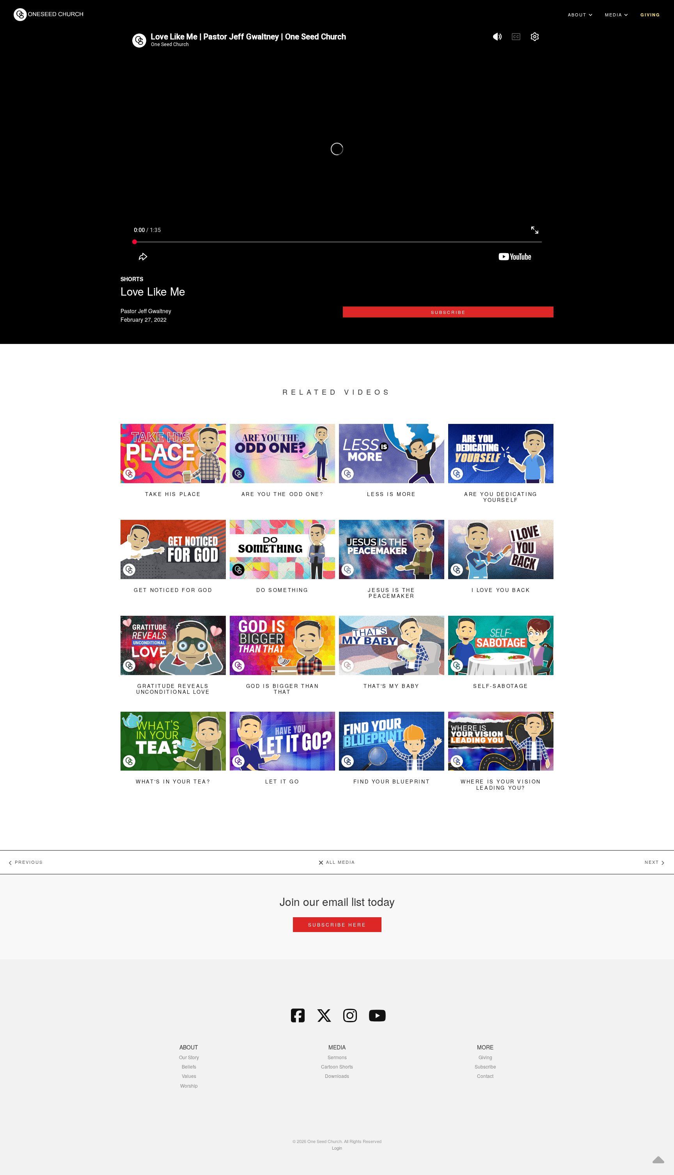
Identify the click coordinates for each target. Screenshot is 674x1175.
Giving (650, 15)
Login (337, 1148)
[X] (324, 1015)
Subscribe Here (337, 924)
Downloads (337, 1075)
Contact (485, 1075)
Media (614, 14)
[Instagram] (350, 1015)
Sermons (337, 1057)
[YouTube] (376, 1015)
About (578, 14)
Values (189, 1075)
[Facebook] (298, 1015)
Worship (189, 1085)
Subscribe (448, 312)
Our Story (189, 1057)
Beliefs (189, 1066)
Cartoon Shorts (337, 1066)
